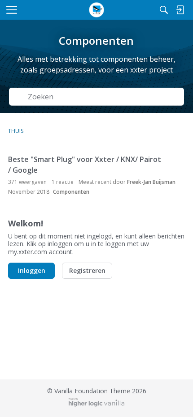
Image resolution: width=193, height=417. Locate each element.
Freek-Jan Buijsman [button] (151, 182)
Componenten (71, 192)
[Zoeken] (164, 10)
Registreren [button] (87, 270)
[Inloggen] (180, 10)
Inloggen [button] (31, 270)
